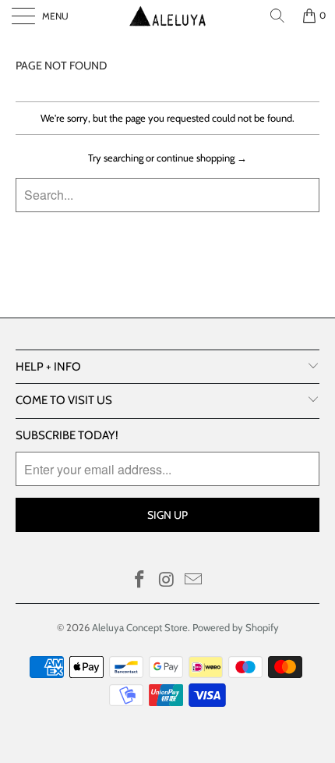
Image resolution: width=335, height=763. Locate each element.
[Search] (277, 15)
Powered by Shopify (235, 627)
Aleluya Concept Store (140, 627)
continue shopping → (202, 157)
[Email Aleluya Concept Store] (194, 580)
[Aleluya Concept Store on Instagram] (166, 580)
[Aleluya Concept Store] (168, 15)
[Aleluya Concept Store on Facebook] (139, 580)
